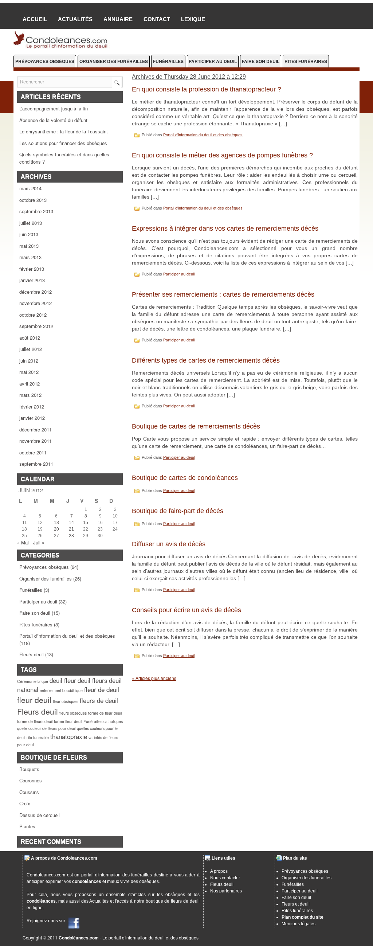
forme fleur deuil (68, 721)
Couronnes (30, 780)
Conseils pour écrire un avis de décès (186, 610)
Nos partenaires (226, 891)
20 (56, 529)
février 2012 (31, 406)
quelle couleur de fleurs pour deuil (46, 728)
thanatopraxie (68, 736)
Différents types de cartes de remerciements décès (206, 360)
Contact (157, 19)
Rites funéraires (305, 61)
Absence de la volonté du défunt (53, 120)
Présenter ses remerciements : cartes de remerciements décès (223, 294)
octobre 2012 (33, 314)
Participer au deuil (213, 61)
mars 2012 (30, 394)
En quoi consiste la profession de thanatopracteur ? (206, 89)
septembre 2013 (36, 211)
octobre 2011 (33, 452)
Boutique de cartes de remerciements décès (196, 426)
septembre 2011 (36, 463)
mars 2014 (30, 188)
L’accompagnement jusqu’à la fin (53, 108)
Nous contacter (225, 877)
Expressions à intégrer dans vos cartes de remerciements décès (225, 228)
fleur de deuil (101, 689)
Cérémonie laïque (32, 681)
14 (71, 522)
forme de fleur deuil (105, 713)
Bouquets (29, 769)
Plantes (27, 826)
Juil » (38, 542)
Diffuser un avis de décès (168, 544)
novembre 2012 (35, 303)
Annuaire (118, 19)
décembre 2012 (35, 291)
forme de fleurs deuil (34, 721)
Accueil (35, 19)
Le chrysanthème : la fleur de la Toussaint (63, 131)
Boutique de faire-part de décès (177, 511)
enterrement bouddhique (61, 690)
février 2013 (31, 268)
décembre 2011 (35, 429)
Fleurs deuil (31, 654)
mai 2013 (29, 245)
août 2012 (29, 337)
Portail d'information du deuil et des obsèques (67, 635)
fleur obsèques (65, 701)
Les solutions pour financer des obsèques (63, 143)
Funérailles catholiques (103, 721)
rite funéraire (38, 737)
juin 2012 (28, 360)
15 (85, 522)
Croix (24, 803)
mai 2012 (29, 371)
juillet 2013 (30, 222)
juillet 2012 (30, 348)
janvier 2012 (32, 417)
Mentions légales (298, 923)
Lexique (193, 19)
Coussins (29, 792)
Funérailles (168, 61)
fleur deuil (34, 699)
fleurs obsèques (73, 713)
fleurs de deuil (99, 700)
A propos (219, 871)
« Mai (23, 542)
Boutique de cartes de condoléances (185, 477)
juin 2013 (28, 234)
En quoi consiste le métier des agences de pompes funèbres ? (222, 155)
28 (71, 535)
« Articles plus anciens (154, 678)
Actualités (75, 19)
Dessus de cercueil (39, 815)
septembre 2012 (36, 325)
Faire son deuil (260, 61)
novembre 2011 (35, 440)
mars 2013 (30, 257)
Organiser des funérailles (113, 61)
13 (56, 522)
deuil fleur (63, 680)
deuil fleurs (92, 680)
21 (71, 529)
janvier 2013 (32, 280)
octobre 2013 (33, 199)
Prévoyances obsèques (44, 61)
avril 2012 (29, 383)
